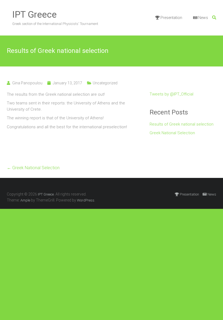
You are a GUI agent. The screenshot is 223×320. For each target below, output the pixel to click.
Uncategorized (105, 83)
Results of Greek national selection (181, 124)
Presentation (171, 17)
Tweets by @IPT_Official (171, 94)
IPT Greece (34, 14)
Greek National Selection (33, 167)
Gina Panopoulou (27, 83)
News (202, 17)
